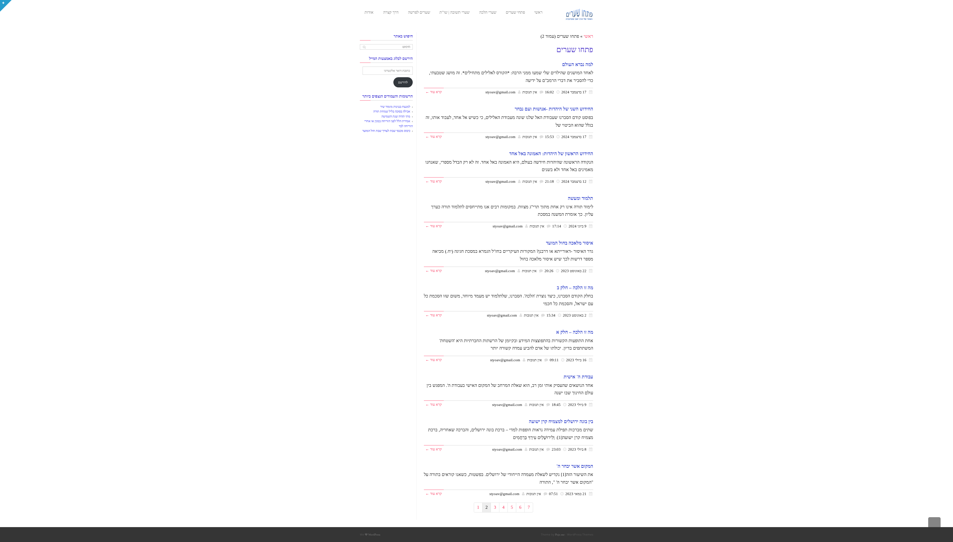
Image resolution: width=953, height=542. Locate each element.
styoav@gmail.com (500, 92)
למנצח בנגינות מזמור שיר (395, 106)
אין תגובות (529, 92)
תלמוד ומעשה (580, 198)
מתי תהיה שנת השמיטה (395, 116)
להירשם (403, 82)
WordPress (374, 534)
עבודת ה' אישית (578, 376)
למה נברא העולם (577, 64)
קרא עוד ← (433, 92)
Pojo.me (560, 534)
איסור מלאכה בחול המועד (569, 243)
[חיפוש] (364, 47)
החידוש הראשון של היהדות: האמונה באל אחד (551, 153)
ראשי (588, 36)
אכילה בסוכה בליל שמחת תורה (391, 111)
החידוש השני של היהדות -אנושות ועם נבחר (554, 108)
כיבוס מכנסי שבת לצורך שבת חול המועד (386, 131)
